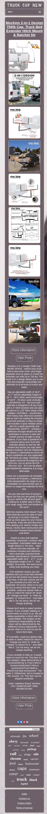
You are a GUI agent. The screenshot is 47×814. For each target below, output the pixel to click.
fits (25, 736)
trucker (35, 742)
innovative (17, 746)
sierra (23, 750)
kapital (24, 783)
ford (13, 763)
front (32, 745)
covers (25, 745)
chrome (15, 758)
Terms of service (24, 808)
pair (9, 746)
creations (15, 750)
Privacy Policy (24, 803)
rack (13, 781)
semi (28, 775)
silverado (15, 736)
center (34, 759)
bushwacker (32, 763)
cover (13, 774)
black (33, 780)
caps (22, 768)
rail (13, 753)
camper (36, 775)
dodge (27, 754)
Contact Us (24, 798)
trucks (26, 759)
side (36, 754)
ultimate (12, 770)
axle (22, 775)
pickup (31, 749)
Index (24, 794)
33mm (20, 764)
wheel (33, 735)
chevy (13, 741)
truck (22, 779)
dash (20, 755)
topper (39, 746)
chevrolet (24, 742)
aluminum (34, 769)
